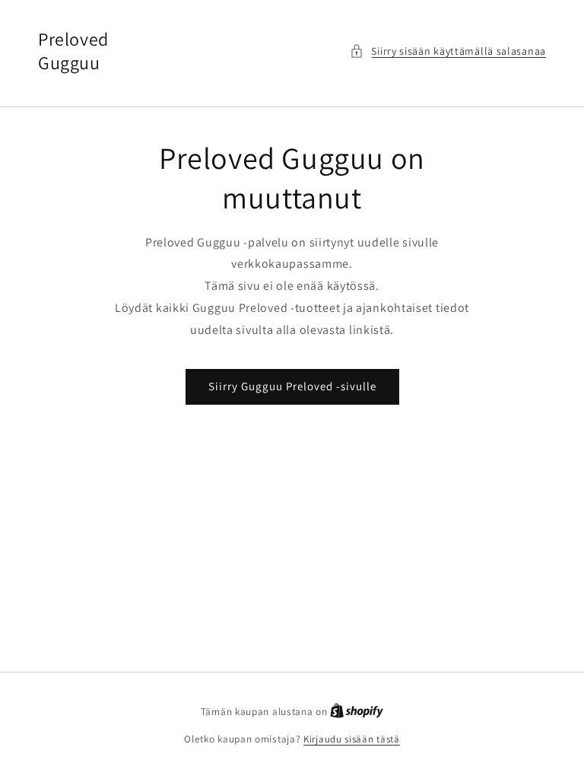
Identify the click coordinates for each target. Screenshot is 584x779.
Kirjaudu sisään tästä (351, 739)
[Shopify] (356, 711)
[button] (448, 51)
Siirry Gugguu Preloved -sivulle (292, 386)
